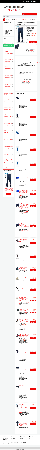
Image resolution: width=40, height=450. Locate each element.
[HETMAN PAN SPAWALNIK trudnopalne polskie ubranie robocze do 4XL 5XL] (17, 225)
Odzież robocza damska (7, 109)
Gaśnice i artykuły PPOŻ (7, 154)
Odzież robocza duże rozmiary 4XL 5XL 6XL (8, 94)
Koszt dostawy (5, 442)
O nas (29, 438)
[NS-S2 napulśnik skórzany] (17, 288)
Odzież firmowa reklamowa (8, 116)
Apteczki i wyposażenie (7, 156)
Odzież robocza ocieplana (7, 107)
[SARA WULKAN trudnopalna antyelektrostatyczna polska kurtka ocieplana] (17, 351)
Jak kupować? (13, 438)
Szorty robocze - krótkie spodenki (8, 54)
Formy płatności (5, 440)
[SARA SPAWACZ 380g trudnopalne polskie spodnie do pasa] (17, 164)
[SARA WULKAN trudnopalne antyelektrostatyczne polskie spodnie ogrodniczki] (17, 115)
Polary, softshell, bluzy (7, 114)
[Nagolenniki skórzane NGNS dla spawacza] (17, 310)
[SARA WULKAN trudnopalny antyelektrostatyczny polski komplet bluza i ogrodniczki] (17, 367)
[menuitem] (10, 19)
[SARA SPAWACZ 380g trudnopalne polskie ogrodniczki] (17, 149)
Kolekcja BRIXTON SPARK (8, 84)
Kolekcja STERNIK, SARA (8, 77)
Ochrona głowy (6, 130)
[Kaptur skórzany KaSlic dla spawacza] (17, 278)
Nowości (5, 164)
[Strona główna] (14, 8)
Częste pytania (13, 439)
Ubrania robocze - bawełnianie (7, 62)
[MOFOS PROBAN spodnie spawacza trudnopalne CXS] (17, 256)
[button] (29, 52)
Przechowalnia (22, 441)
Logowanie (21, 438)
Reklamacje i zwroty (6, 443)
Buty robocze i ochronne (7, 43)
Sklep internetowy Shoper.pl (20, 449)
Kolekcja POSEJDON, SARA (8, 75)
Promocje (5, 167)
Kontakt (30, 439)
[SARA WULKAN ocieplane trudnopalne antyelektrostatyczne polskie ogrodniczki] (17, 406)
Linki (29, 441)
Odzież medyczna (6, 118)
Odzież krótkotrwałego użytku (8, 123)
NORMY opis (6, 162)
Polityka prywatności (14, 441)
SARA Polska (31, 50)
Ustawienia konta (23, 442)
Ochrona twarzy (6, 134)
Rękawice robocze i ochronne (8, 125)
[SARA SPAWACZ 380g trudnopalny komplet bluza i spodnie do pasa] (17, 191)
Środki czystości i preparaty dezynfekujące (8, 160)
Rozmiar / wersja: (27, 38)
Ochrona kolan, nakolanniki (8, 139)
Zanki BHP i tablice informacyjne (6, 149)
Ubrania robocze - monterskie (7, 66)
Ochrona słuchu (6, 137)
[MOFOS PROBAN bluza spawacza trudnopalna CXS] (17, 240)
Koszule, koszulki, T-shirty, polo (8, 111)
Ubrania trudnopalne (7, 99)
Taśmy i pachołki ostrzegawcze (8, 146)
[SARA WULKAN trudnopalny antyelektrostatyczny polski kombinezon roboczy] (17, 423)
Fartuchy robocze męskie (8, 70)
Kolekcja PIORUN (7, 86)
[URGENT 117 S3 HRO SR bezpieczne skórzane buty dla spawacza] (17, 335)
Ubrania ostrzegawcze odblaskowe (7, 102)
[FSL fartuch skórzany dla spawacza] (17, 268)
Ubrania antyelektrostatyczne (8, 96)
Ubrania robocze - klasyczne (9, 59)
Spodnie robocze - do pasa (8, 47)
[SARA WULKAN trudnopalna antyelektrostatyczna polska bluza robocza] (17, 97)
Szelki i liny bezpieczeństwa (8, 144)
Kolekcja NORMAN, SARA (8, 88)
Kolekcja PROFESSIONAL (8, 79)
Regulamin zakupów (14, 442)
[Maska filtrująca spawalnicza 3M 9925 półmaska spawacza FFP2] (17, 298)
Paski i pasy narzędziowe (7, 141)
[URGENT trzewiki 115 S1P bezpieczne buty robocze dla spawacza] (17, 320)
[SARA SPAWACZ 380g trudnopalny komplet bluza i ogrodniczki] (17, 178)
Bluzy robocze (7, 57)
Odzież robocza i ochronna (8, 45)
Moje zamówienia (23, 439)
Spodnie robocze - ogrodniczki (7, 51)
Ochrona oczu (6, 132)
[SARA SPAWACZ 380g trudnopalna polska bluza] (17, 132)
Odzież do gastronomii (7, 121)
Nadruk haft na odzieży (7, 40)
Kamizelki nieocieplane (8, 68)
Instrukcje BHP (6, 152)
